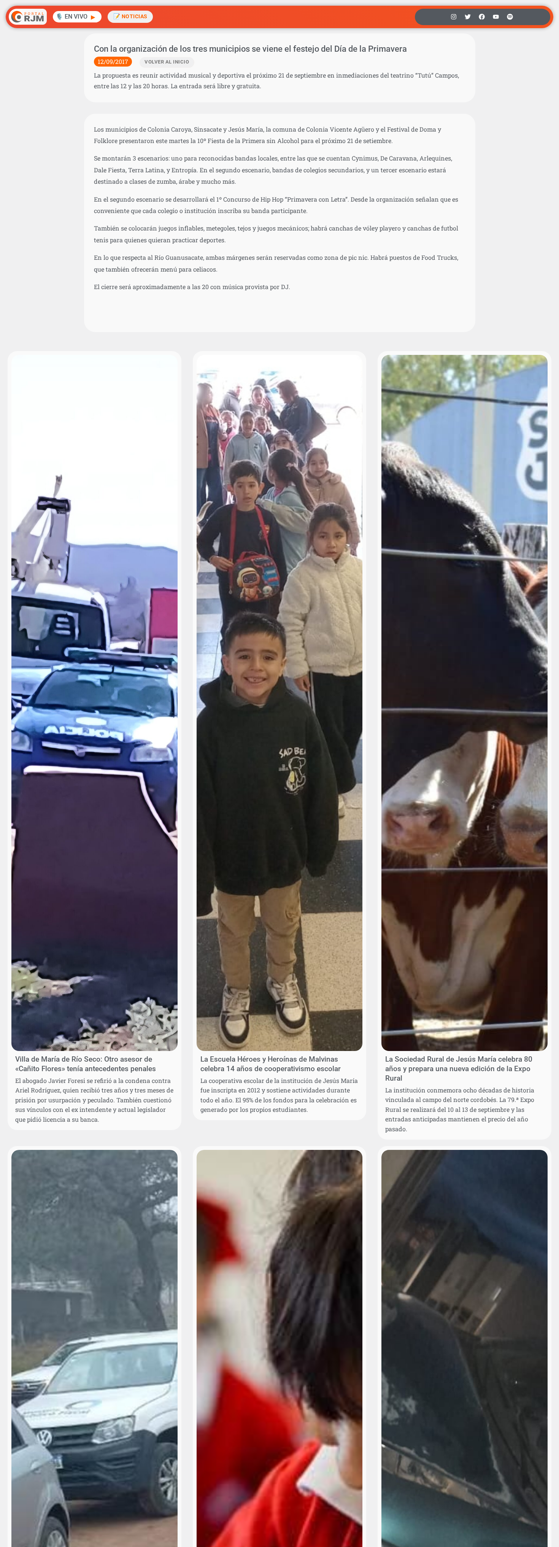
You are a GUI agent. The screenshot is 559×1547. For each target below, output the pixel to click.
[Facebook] (482, 17)
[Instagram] (454, 17)
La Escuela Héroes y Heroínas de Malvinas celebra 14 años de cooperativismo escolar (270, 1064)
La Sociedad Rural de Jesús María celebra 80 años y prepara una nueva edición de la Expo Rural (458, 1069)
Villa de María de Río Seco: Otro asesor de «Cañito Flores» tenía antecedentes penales (85, 1064)
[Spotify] (510, 17)
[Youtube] (496, 17)
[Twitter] (468, 17)
